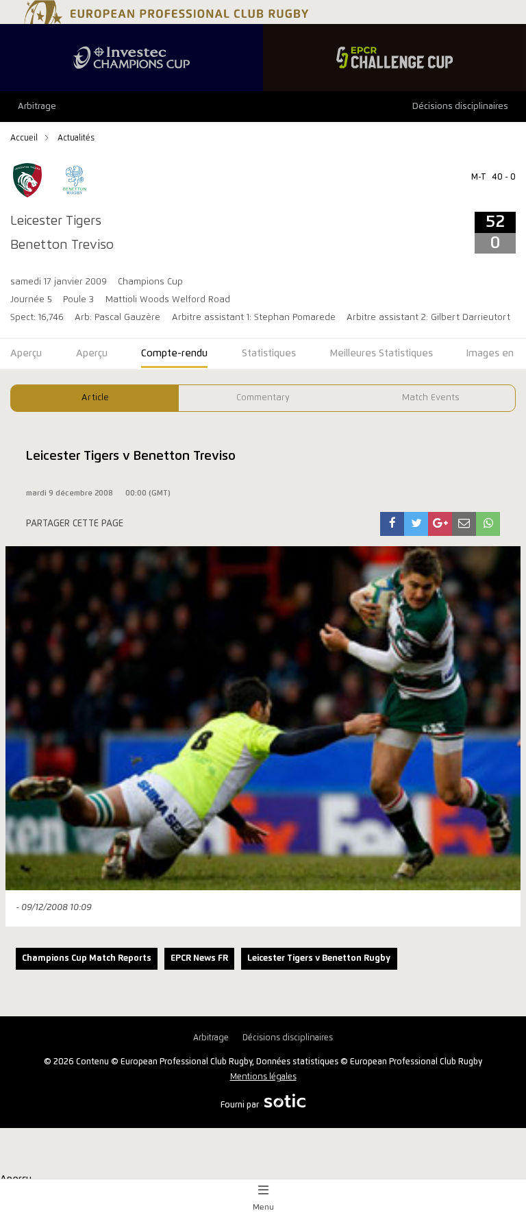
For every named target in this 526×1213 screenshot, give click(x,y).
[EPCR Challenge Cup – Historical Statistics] (394, 57)
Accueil (25, 138)
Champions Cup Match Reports (86, 958)
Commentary (263, 397)
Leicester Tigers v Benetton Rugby (318, 958)
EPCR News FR (199, 958)
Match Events (431, 397)
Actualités (76, 138)
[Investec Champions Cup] (131, 57)
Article (95, 397)
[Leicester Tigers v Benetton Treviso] (392, 524)
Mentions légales (263, 1077)
